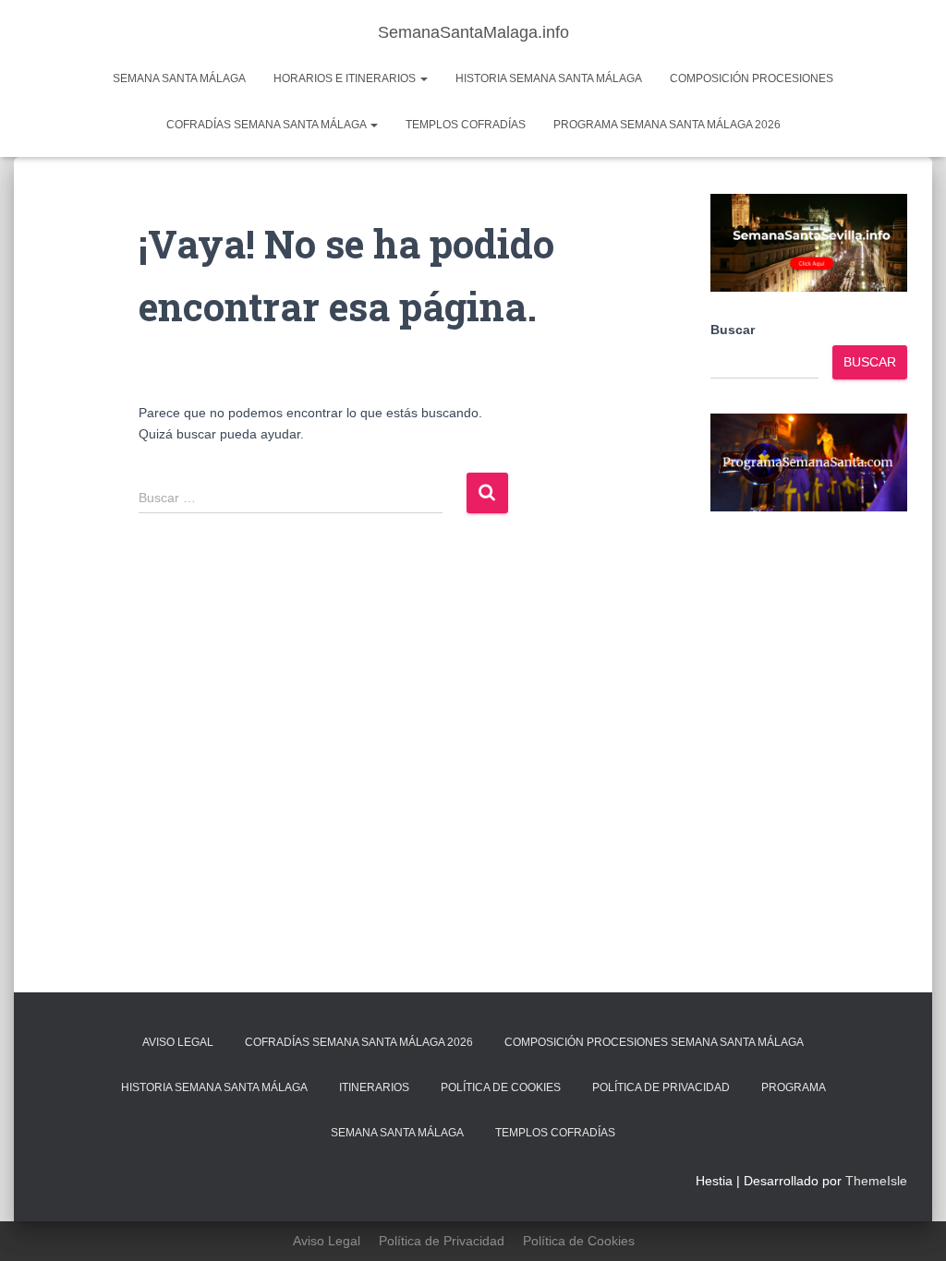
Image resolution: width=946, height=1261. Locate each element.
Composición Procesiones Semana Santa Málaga (654, 1042)
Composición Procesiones (751, 78)
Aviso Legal (177, 1042)
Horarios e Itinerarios (345, 78)
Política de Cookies (501, 1087)
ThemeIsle (876, 1180)
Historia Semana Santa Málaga (548, 78)
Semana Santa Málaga (179, 78)
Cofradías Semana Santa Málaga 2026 (359, 1042)
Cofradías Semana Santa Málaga (267, 124)
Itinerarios (374, 1087)
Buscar (732, 329)
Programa (793, 1087)
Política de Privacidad (661, 1087)
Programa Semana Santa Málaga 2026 (667, 124)
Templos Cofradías (466, 124)
